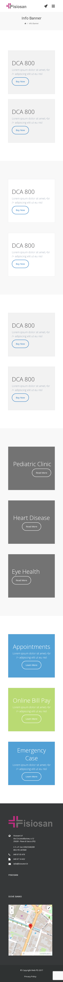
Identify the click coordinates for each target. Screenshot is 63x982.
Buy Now (20, 81)
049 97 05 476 (19, 854)
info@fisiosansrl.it (20, 863)
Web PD (34, 970)
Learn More (31, 665)
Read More (41, 472)
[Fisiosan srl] (16, 6)
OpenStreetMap (32, 953)
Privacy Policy (30, 976)
